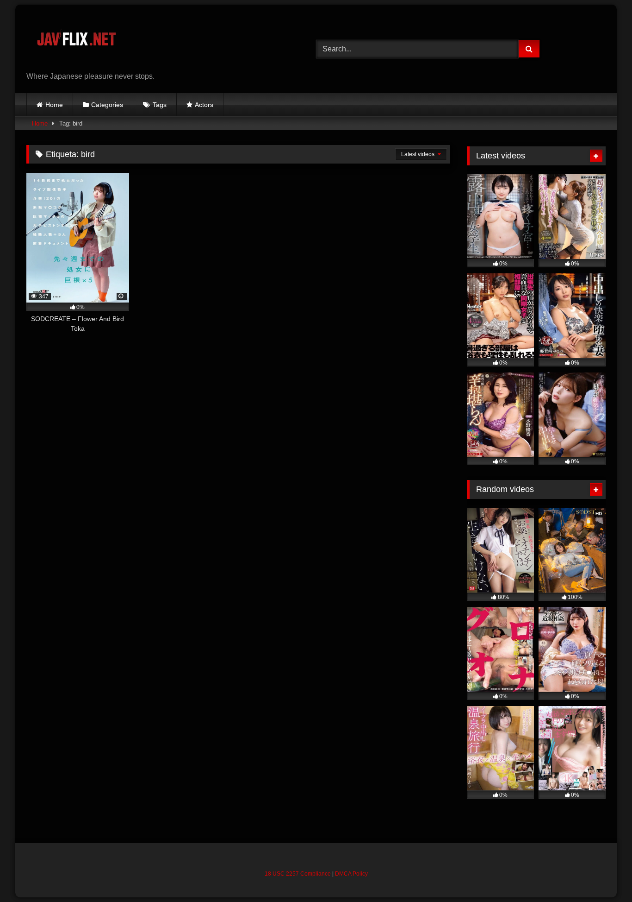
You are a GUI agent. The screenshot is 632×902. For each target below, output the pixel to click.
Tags (160, 104)
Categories (107, 104)
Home (54, 104)
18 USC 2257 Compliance (298, 873)
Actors (204, 104)
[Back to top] (603, 874)
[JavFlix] (76, 41)
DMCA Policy (351, 873)
